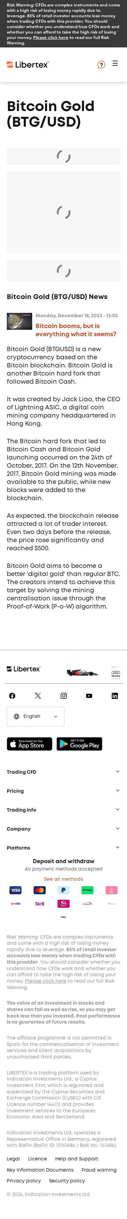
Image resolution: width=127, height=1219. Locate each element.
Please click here (50, 37)
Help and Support (76, 1159)
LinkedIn (116, 700)
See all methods (63, 879)
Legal (13, 1159)
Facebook (13, 700)
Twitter (39, 700)
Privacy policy (24, 1181)
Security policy (67, 1181)
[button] (116, 65)
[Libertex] (47, 65)
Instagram (65, 700)
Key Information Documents (40, 1170)
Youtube (90, 700)
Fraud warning (99, 1170)
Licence (37, 1159)
